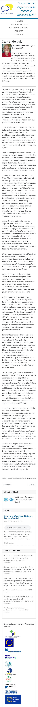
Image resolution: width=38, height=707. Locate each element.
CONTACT (19, 34)
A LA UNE (19, 21)
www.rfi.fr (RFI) (8, 521)
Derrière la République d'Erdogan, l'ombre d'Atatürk (18, 517)
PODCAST (19, 31)
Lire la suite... (9, 543)
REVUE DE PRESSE (19, 24)
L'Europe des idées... (19, 28)
